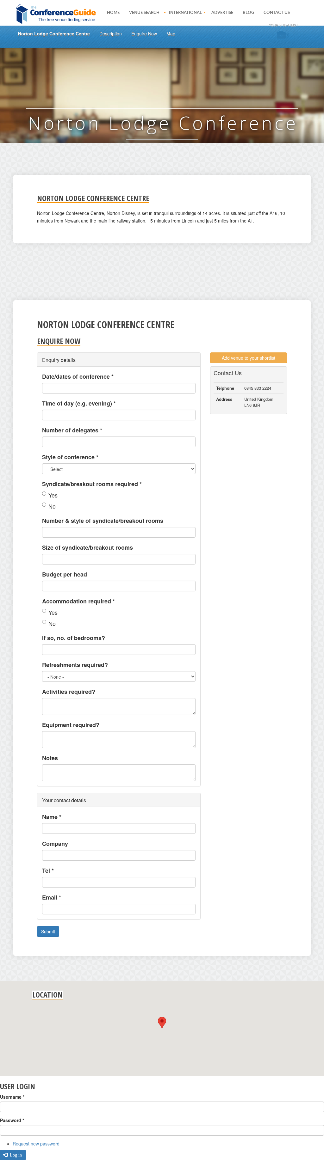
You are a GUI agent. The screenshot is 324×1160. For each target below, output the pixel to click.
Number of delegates (72, 430)
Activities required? (68, 691)
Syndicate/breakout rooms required (92, 484)
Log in (15, 1155)
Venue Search (141, 13)
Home (113, 12)
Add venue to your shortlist (248, 358)
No (52, 506)
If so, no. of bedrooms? (73, 638)
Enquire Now (144, 33)
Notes (50, 758)
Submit (48, 931)
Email (51, 897)
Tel (48, 870)
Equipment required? (70, 725)
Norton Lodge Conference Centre (54, 33)
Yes (53, 495)
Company (55, 843)
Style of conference (70, 457)
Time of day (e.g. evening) (79, 403)
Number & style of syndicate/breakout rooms (102, 520)
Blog (248, 12)
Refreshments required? (75, 665)
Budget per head (64, 574)
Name (51, 817)
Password (12, 1120)
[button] (162, 1022)
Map (170, 33)
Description (110, 33)
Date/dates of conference (78, 376)
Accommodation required (78, 601)
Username (12, 1097)
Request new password (36, 1143)
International (183, 13)
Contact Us (277, 12)
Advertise (222, 12)
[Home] (57, 14)
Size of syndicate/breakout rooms (87, 547)
